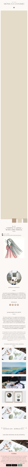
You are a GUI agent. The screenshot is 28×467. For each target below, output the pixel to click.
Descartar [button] (14, 465)
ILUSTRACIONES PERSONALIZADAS (13, 235)
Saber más (22, 463)
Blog (4, 235)
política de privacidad (16, 340)
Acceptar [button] (9, 465)
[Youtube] (15, 305)
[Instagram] (10, 305)
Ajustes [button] (19, 465)
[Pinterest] (13, 305)
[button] (14, 7)
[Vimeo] (18, 305)
